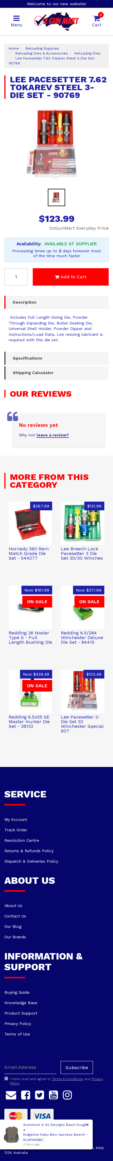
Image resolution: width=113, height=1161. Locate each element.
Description (25, 302)
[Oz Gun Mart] (56, 21)
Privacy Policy (17, 1023)
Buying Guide (17, 992)
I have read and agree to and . (56, 1081)
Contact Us (15, 916)
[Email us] (11, 1094)
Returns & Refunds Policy (29, 850)
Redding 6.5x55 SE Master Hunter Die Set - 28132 (29, 721)
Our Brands (15, 937)
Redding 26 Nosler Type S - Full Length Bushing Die (30, 637)
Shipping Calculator (33, 372)
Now (36, 590)
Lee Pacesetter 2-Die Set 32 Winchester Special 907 (82, 724)
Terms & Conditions (67, 1079)
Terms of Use (17, 1034)
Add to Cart (73, 277)
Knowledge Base (20, 1002)
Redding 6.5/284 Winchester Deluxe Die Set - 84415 (82, 637)
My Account (15, 819)
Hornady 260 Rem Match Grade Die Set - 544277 (29, 553)
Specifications (27, 358)
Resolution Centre (21, 840)
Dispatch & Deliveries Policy (31, 861)
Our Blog (12, 926)
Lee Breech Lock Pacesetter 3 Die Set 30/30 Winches (82, 553)
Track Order (15, 830)
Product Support (20, 1013)
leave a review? (53, 435)
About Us (13, 905)
